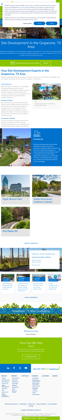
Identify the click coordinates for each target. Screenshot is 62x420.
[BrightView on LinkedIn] (8, 368)
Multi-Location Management (5, 395)
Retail (13, 389)
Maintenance (5, 381)
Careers (55, 376)
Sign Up (45, 63)
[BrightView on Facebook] (14, 368)
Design (4, 378)
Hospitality (15, 383)
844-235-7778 (39, 369)
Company (35, 376)
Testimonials (35, 394)
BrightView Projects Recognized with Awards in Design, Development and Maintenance (23, 287)
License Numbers (52, 404)
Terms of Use (31, 404)
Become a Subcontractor (11, 404)
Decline (51, 23)
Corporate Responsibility (36, 380)
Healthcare (15, 381)
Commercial (15, 378)
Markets (14, 376)
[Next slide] (59, 150)
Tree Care (4, 388)
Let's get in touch (31, 356)
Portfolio (25, 376)
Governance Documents (35, 383)
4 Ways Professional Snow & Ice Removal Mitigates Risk (54, 286)
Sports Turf (5, 392)
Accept (39, 23)
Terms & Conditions (41, 404)
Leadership (35, 378)
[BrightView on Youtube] (26, 368)
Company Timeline (35, 388)
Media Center (36, 386)
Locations (45, 376)
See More (15, 185)
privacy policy (22, 7)
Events (34, 392)
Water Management (5, 386)
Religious (14, 385)
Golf (3, 390)
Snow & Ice (5, 383)
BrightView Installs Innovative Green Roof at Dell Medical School (38, 286)
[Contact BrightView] (46, 369)
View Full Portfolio (31, 243)
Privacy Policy (22, 404)
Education (15, 380)
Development (6, 380)
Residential (15, 387)
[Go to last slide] (3, 150)
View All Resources (31, 297)
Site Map (31, 406)
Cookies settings (27, 23)
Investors (35, 391)
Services (4, 376)
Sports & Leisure (14, 391)
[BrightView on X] (20, 368)
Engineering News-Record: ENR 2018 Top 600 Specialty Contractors (7, 286)
